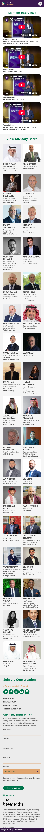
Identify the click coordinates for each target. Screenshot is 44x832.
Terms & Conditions (12, 709)
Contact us (8, 699)
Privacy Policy (9, 702)
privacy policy (15, 778)
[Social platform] (5, 691)
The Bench (18, 830)
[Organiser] (13, 802)
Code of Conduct (11, 705)
